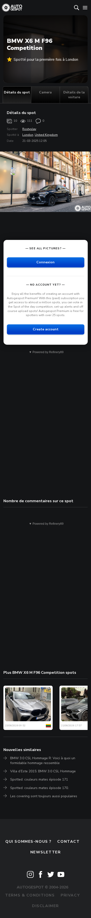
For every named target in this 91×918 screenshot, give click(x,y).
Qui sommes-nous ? (28, 841)
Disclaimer (45, 906)
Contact (68, 841)
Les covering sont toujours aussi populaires (43, 796)
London (27, 135)
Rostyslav (29, 129)
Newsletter (45, 852)
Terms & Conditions (30, 895)
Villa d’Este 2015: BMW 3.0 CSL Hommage (43, 771)
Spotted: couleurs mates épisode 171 (39, 779)
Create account (45, 329)
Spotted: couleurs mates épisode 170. (39, 788)
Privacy (70, 895)
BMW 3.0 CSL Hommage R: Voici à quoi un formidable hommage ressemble (42, 760)
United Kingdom (46, 135)
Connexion (45, 262)
